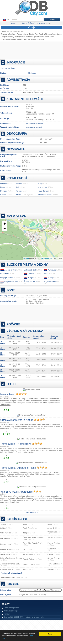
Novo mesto (42, 187)
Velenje (19, 191)
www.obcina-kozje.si (34, 127)
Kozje (31, 27)
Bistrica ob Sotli (31, 39)
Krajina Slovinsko (18, 31)
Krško (18, 195)
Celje (18, 187)
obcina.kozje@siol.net (34, 123)
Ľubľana (3, 183)
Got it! (50, 634)
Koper (2, 187)
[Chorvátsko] (2, 270)
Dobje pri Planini (6, 278)
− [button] (5, 229)
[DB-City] (31, 15)
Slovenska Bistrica (45, 195)
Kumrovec (52, 270)
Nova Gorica (43, 191)
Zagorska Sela (21, 39)
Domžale (3, 191)
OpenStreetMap (46, 258)
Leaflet (26, 258)
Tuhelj (50, 278)
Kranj (40, 183)
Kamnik (3, 195)
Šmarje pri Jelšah (30, 281)
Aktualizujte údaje (8, 68)
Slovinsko (32, 73)
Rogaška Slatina (50, 281)
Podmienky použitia (11, 608)
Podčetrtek (4, 274)
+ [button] (5, 224)
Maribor (19, 183)
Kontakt (7, 614)
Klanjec (31, 278)
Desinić (31, 274)
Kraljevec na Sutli (11, 281)
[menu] (6, 19)
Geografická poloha (7, 37)
